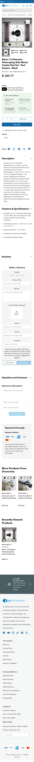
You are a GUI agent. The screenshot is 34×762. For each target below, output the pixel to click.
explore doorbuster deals (17, 1)
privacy (16, 357)
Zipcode (4, 134)
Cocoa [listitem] (10, 89)
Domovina (5, 72)
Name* (17, 323)
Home (3, 15)
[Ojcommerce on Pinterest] (22, 632)
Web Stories (7, 659)
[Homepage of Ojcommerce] (10, 5)
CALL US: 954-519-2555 (12, 714)
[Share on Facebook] (9, 149)
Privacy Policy (8, 648)
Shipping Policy (8, 687)
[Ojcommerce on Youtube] (8, 632)
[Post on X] (24, 149)
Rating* (17, 272)
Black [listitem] (4, 89)
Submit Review (24, 363)
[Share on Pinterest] (19, 149)
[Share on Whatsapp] (14, 149)
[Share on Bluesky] (29, 149)
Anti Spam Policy (9, 652)
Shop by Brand (8, 679)
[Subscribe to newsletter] (29, 735)
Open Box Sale (8, 675)
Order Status (7, 683)
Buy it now (17, 124)
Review (16, 289)
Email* (17, 332)
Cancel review (9, 363)
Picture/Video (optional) (17, 305)
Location (17, 340)
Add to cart (23, 119)
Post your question (17, 414)
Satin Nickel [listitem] (19, 89)
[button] (10, 275)
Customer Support (9, 710)
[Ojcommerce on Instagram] (13, 632)
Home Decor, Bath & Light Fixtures (17, 15)
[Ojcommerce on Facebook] (4, 632)
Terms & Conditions (9, 694)
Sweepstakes (7, 698)
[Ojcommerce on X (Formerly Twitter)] (27, 632)
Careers (5, 656)
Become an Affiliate (10, 663)
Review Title (16, 280)
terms (25, 355)
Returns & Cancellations (11, 690)
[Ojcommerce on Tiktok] (17, 632)
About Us (6, 644)
